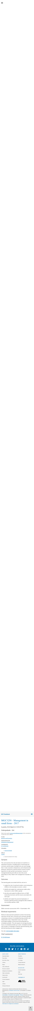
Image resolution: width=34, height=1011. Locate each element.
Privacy (21, 995)
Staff (3, 981)
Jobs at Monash (5, 966)
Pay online (4, 958)
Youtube (24, 949)
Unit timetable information (12, 931)
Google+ (18, 949)
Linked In (9, 949)
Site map (20, 974)
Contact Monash (21, 962)
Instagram (6, 949)
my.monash (4, 977)
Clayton (3, 854)
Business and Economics (6, 838)
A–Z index (20, 960)
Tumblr (21, 949)
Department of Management (7, 842)
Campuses (20, 958)
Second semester (8, 850)
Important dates (5, 956)
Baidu (28, 949)
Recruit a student (6, 968)
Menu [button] (2, 3)
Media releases (21, 964)
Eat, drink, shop (5, 960)
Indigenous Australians (7, 971)
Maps (3, 964)
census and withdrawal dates (16, 833)
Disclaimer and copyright (13, 995)
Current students (5, 979)
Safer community (6, 973)
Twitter (12, 949)
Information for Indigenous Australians (10, 1003)
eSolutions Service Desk (14, 990)
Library (3, 962)
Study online (5, 975)
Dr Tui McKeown (4, 846)
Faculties (20, 956)
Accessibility (5, 995)
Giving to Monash (6, 985)
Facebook (15, 949)
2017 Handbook (5, 814)
